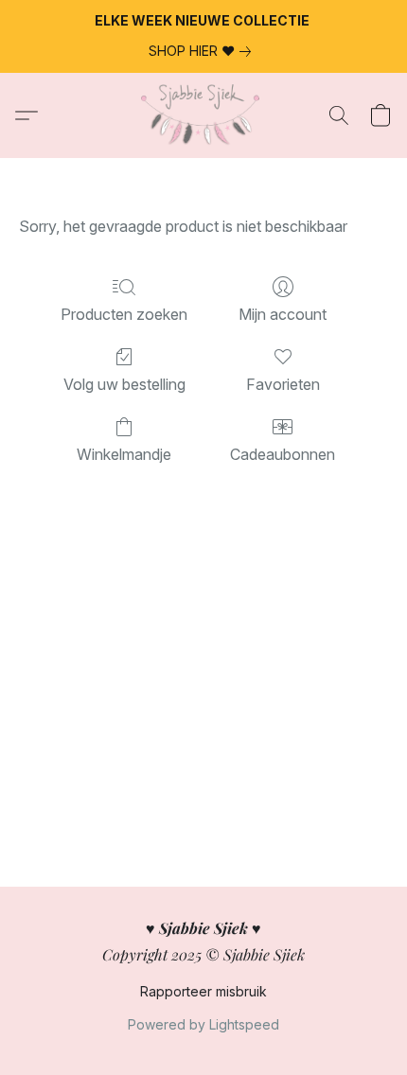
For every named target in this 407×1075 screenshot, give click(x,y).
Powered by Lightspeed (203, 1024)
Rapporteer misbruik (203, 991)
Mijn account (283, 314)
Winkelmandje (124, 454)
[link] (203, 51)
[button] (203, 115)
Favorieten (283, 384)
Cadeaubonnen (282, 454)
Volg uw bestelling (124, 384)
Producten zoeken (124, 314)
